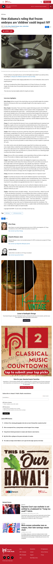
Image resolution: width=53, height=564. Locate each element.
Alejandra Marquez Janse (16, 26)
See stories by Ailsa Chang (15, 231)
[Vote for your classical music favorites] (26, 351)
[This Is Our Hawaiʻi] (26, 470)
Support (31, 554)
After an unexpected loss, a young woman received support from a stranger (21, 427)
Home (21, 549)
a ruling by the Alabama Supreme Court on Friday (23, 76)
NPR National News (17, 213)
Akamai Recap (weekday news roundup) (11, 408)
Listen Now (26, 320)
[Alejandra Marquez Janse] (4, 239)
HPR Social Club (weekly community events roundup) (14, 409)
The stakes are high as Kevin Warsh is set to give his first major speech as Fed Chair (23, 440)
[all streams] (51, 6)
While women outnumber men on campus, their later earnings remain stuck (35, 527)
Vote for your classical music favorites (26, 379)
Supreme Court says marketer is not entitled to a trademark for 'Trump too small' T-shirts (35, 509)
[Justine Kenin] (4, 251)
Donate (48, 2)
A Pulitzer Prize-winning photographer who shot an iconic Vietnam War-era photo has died (25, 423)
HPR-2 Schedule (23, 554)
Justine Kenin (26, 26)
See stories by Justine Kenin (16, 255)
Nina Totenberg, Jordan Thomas (27, 513)
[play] (4, 6)
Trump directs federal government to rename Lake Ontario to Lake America (21, 432)
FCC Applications (44, 549)
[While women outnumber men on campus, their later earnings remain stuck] (11, 528)
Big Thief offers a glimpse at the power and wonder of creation (18, 436)
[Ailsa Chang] (4, 226)
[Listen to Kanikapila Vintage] (26, 285)
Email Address (6, 397)
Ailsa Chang (8, 26)
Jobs (21, 557)
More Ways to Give (34, 557)
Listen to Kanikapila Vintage (26, 314)
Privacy (42, 554)
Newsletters (32, 549)
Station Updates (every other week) (10, 403)
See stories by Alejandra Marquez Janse (19, 243)
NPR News (3, 14)
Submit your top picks (26, 387)
